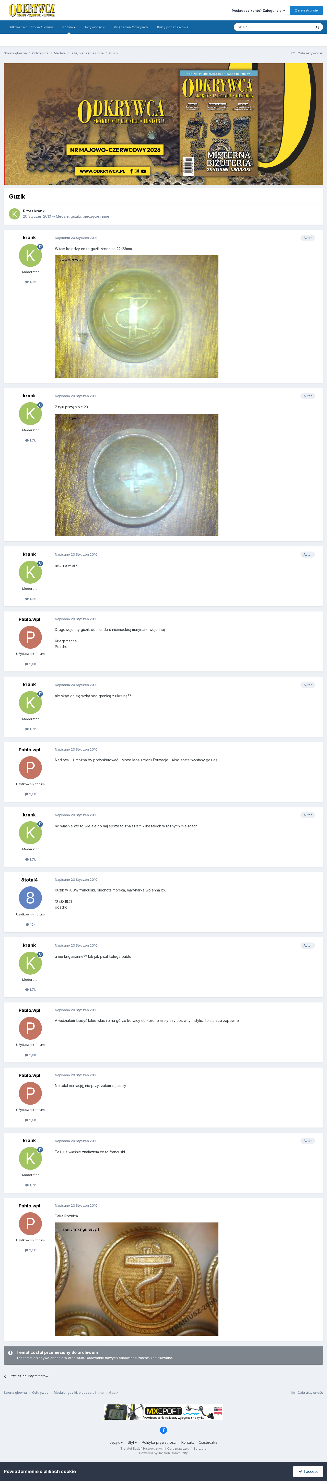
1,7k (32, 282)
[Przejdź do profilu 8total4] (30, 897)
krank (39, 211)
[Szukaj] (317, 27)
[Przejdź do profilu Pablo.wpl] (30, 637)
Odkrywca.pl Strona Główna (30, 27)
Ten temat (297, 27)
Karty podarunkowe (173, 27)
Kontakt (187, 1442)
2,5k (32, 664)
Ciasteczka (208, 1442)
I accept (310, 1471)
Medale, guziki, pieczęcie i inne (82, 216)
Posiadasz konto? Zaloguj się (257, 10)
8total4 (29, 880)
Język (115, 1442)
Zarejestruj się (306, 10)
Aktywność (94, 27)
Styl (131, 1442)
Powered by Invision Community (163, 1453)
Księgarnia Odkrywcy (131, 27)
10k (32, 924)
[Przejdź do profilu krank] (14, 213)
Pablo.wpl (29, 619)
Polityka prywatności (159, 1442)
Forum (68, 27)
